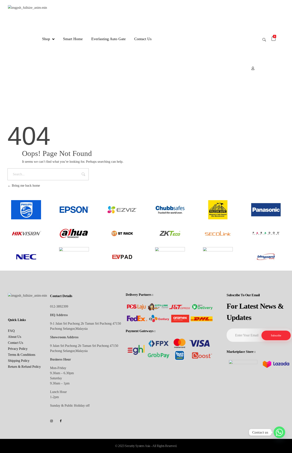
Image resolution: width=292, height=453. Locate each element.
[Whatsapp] (279, 432)
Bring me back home (25, 185)
